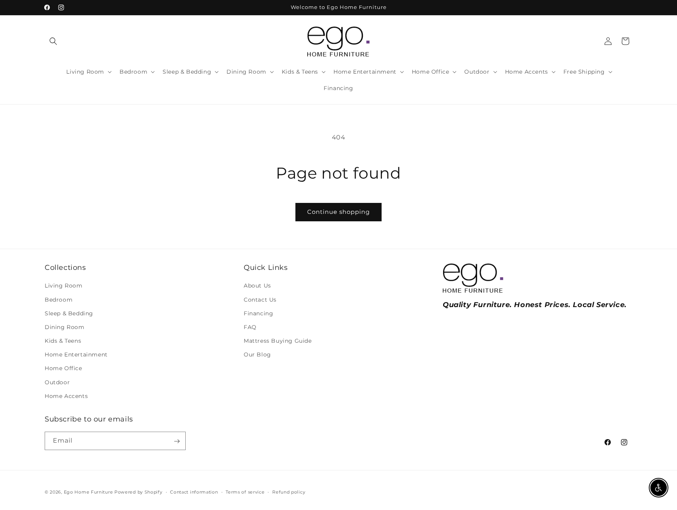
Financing (258, 313)
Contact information (194, 491)
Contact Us (260, 299)
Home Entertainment (76, 354)
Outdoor (57, 382)
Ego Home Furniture (88, 492)
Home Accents (66, 396)
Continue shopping (338, 211)
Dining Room (65, 327)
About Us (257, 285)
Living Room (64, 285)
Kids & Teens (63, 340)
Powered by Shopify (138, 492)
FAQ (250, 327)
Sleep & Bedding (69, 313)
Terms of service (245, 491)
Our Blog (257, 354)
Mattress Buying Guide (278, 340)
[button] (53, 41)
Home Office (63, 368)
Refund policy (288, 491)
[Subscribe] (176, 441)
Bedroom (58, 299)
